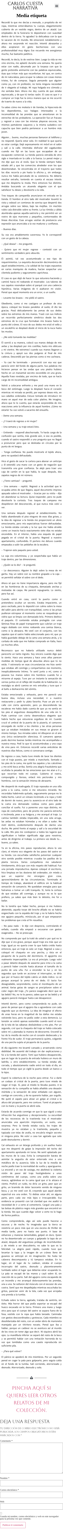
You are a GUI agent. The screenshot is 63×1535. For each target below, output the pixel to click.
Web (2, 1502)
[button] (56, 6)
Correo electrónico (9, 1490)
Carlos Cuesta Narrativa (25, 6)
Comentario (6, 1441)
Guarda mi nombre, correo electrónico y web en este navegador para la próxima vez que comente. (29, 1517)
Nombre (4, 1478)
